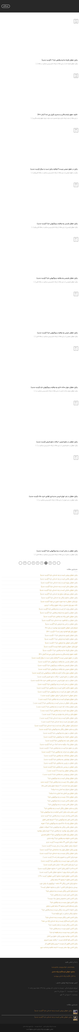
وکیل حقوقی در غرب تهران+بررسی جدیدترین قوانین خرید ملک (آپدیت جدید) (54, 680)
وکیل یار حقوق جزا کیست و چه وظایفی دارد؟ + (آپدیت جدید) (58, 748)
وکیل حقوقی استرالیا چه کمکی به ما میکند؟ (64, 789)
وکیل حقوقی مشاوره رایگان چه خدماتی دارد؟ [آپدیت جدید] (59, 598)
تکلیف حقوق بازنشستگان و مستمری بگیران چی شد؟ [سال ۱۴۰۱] (58, 654)
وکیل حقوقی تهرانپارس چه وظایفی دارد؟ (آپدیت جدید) (60, 759)
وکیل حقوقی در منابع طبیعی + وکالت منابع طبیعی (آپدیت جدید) (57, 677)
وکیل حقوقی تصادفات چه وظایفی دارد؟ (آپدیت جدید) (60, 756)
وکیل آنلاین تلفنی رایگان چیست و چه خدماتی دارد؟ (61, 917)
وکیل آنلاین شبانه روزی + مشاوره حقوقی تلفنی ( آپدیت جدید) (58, 872)
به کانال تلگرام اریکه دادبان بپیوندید (64, 976)
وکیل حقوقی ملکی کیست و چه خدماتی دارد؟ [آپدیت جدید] (59, 586)
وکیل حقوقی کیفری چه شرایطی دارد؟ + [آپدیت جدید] (61, 635)
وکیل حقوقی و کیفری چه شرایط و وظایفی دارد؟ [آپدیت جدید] (58, 613)
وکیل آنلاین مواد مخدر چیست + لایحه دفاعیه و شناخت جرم (58, 947)
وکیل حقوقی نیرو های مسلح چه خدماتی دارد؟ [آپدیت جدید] (58, 594)
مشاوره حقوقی (70, 972)
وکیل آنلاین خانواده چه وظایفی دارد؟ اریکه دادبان (62, 838)
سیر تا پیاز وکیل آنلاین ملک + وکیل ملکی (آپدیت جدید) (60, 865)
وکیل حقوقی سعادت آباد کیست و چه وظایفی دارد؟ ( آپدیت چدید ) (56, 707)
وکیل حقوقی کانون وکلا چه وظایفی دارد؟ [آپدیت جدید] (60, 616)
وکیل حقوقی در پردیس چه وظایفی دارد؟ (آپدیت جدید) (60, 767)
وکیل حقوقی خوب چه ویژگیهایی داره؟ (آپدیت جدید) (61, 741)
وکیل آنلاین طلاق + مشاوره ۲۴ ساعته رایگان (64, 880)
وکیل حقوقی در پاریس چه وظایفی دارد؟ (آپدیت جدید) (60, 763)
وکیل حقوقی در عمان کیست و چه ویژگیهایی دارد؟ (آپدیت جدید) (57, 684)
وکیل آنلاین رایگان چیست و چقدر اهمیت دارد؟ (62, 925)
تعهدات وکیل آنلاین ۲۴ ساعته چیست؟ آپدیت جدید (61, 842)
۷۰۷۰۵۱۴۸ (55, 967)
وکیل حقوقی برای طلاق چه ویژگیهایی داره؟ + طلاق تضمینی (59, 835)
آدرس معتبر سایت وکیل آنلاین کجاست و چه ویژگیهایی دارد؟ (59, 812)
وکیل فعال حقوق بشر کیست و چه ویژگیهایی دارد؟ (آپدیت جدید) (57, 692)
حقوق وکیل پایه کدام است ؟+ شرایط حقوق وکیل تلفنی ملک (59, 786)
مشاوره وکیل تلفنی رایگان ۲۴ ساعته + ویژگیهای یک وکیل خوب (58, 883)
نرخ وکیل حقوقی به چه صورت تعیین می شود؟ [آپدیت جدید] (59, 601)
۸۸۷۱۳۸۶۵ (70, 967)
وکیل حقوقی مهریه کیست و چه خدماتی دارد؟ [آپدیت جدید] (59, 583)
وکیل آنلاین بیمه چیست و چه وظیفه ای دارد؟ (63, 932)
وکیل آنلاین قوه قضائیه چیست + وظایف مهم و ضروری (60, 940)
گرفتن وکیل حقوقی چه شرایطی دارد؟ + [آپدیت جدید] (61, 643)
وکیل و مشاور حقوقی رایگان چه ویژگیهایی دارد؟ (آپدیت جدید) (58, 729)
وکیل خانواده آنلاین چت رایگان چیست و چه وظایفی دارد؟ (59, 910)
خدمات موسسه (38, 1026)
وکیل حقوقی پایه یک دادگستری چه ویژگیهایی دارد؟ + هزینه (59, 823)
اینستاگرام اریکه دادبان (59, 972)
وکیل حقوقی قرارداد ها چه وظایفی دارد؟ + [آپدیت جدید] (60, 650)
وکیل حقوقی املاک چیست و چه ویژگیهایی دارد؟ (62, 797)
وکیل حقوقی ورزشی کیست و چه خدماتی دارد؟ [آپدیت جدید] (58, 575)
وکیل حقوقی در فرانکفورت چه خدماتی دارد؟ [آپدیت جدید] (59, 620)
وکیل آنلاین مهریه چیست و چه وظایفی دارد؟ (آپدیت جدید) (59, 861)
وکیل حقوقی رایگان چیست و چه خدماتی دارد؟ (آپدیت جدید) (58, 853)
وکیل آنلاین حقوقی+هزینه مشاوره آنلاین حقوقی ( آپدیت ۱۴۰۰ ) (57, 876)
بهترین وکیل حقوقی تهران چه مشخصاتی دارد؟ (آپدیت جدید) (58, 850)
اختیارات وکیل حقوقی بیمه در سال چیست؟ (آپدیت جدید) (59, 846)
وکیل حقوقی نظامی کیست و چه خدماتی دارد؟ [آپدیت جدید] (58, 579)
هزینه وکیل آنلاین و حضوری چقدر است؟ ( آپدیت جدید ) (60, 857)
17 (25, 563)
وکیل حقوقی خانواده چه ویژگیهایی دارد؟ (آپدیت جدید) (60, 737)
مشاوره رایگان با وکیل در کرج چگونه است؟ (64, 913)
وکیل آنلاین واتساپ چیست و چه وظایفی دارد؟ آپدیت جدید (59, 816)
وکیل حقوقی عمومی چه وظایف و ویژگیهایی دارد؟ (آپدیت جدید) (57, 669)
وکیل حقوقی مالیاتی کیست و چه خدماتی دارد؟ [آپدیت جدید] (58, 590)
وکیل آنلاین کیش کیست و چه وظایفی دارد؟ (63, 895)
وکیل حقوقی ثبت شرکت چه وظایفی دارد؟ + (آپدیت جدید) (59, 752)
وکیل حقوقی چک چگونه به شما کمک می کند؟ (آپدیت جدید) (58, 744)
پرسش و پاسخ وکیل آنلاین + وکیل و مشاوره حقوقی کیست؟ (59, 887)
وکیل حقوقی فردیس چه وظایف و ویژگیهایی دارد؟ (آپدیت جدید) (57, 662)
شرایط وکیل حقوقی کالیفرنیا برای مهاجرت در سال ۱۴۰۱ (61, 628)
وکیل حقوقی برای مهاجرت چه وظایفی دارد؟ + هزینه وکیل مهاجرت (57, 831)
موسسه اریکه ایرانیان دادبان (49, 1026)
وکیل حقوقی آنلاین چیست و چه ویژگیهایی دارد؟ (62, 801)
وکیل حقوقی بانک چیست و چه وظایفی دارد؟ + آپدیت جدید (59, 782)
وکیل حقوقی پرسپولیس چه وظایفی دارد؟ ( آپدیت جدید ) (60, 774)
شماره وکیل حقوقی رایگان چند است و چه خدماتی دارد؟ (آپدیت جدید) (56, 725)
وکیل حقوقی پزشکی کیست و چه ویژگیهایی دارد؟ (62, 778)
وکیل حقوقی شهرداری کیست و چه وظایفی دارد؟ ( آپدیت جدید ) (57, 699)
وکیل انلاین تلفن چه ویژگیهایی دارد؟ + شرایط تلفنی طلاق (59, 820)
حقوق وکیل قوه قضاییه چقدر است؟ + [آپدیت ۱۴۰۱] (62, 631)
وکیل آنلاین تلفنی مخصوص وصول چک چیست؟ (62, 898)
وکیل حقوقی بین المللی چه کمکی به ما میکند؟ (63, 793)
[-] (39, 6)
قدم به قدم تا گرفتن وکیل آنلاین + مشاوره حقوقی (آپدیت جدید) (57, 868)
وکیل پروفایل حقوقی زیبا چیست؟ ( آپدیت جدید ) (62, 771)
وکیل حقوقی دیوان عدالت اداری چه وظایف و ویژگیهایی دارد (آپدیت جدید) (54, 673)
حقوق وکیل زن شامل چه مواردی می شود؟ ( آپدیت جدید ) (59, 714)
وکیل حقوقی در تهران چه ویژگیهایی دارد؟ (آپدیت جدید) (60, 733)
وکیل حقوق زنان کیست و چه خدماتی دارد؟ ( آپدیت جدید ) (59, 722)
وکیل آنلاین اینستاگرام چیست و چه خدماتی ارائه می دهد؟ (59, 921)
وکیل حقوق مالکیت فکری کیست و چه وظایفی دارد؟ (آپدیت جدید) (57, 688)
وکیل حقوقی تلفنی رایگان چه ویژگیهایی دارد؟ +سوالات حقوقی (58, 827)
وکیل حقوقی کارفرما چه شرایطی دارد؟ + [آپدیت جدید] (61, 639)
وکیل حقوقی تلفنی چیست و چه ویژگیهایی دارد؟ (62, 804)
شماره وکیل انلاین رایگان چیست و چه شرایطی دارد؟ (61, 891)
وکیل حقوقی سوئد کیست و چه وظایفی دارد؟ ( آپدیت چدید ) (58, 710)
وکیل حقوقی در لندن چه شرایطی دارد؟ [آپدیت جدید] (61, 624)
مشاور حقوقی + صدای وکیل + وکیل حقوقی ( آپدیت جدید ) (59, 695)
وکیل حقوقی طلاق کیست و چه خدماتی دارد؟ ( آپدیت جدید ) (58, 718)
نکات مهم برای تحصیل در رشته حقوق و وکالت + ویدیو (61, 605)
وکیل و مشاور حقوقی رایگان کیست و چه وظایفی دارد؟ (60, 808)
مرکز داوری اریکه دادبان (28, 1026)
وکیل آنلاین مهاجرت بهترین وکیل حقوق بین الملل (62, 936)
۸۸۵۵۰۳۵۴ (63, 967)
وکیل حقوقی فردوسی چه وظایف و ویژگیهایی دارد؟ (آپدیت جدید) (57, 665)
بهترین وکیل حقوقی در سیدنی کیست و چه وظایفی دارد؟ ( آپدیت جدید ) (55, 703)
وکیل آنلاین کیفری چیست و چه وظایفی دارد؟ (63, 928)
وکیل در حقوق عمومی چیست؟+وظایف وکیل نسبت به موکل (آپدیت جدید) (54, 658)
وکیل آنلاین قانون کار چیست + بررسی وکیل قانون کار (61, 944)
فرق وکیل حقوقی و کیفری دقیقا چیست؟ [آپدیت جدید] (60, 646)
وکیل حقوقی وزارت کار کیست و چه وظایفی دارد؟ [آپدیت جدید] (58, 609)
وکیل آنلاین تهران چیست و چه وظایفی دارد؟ (63, 902)
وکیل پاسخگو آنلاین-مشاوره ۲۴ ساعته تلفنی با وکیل (61, 906)
